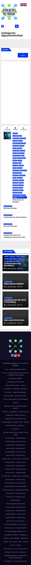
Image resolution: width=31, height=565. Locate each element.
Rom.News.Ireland (6, 476)
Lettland (15, 165)
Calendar (23, 385)
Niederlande (23, 170)
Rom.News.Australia (10, 441)
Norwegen (15, 175)
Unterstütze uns (22, 552)
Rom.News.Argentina (21, 438)
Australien (22, 138)
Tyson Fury (12, 545)
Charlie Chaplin (7, 388)
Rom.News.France (9, 469)
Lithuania (21, 165)
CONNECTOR (16, 388)
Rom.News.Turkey (20, 517)
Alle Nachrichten (17, 135)
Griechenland (16, 155)
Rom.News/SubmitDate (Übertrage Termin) (15, 531)
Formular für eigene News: (20, 395)
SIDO (10, 541)
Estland (23, 150)
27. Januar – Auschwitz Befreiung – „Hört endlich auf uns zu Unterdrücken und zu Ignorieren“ (15, 374)
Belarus (15, 140)
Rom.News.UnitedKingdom (11, 524)
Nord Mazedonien (17, 172)
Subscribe (25, 541)
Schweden (15, 182)
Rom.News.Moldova (9, 486)
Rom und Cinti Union (10, 226)
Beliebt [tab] (15, 129)
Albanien (15, 133)
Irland (14, 158)
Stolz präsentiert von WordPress (10, 363)
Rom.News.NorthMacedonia (21, 490)
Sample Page (24, 538)
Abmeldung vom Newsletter (15, 378)
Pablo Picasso (21, 425)
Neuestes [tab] (7, 129)
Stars (20, 541)
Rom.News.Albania (9, 438)
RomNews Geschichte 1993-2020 (12, 538)
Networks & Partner (18, 422)
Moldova (20, 167)
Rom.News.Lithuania (10, 483)
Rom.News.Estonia (10, 465)
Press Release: (15, 429)
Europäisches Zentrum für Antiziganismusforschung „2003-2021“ (14, 237)
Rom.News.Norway (10, 493)
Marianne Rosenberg (20, 415)
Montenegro (16, 170)
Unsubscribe (15, 552)
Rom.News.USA (22, 524)
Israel (19, 158)
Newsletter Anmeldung (11, 425)
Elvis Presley (8, 392)
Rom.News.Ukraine (19, 521)
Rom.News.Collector (20, 455)
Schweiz (21, 182)
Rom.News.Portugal (20, 496)
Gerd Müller (5, 411)
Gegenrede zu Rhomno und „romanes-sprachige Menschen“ (15, 407)
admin (21, 268)
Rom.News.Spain (21, 514)
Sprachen (15, 541)
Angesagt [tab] (24, 129)
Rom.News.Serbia (10, 510)
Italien (23, 158)
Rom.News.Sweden (10, 517)
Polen (14, 177)
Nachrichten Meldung (7, 422)
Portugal (19, 177)
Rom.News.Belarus (10, 445)
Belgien (20, 140)
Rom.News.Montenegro (21, 486)
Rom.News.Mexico (21, 483)
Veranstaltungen (8, 561)
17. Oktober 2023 (11, 305)
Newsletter (26, 422)
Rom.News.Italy (25, 476)
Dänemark (19, 148)
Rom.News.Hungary (20, 472)
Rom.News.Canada (21, 451)
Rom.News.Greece (10, 472)
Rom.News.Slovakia (20, 510)
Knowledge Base (13, 411)
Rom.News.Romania (10, 507)
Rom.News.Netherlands (8, 490)
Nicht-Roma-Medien (10, 208)
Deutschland (16, 150)
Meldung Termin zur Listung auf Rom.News (15, 418)
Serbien (15, 185)
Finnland (15, 153)
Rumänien (15, 180)
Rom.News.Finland (20, 465)
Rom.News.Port (10, 496)
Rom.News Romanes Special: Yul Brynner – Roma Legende (15, 433)
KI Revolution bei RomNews (12, 264)
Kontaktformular (10, 415)
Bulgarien (21, 145)
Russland (21, 180)
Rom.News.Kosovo (10, 479)
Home (6, 369)
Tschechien (15, 190)
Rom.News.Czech (16, 458)
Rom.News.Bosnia (10, 448)
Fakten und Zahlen (8, 395)
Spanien (20, 187)
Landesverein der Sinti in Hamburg (15, 217)
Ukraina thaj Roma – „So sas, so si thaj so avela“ (15, 548)
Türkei (21, 190)
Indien (22, 155)
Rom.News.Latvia (21, 479)
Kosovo (20, 160)
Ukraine (15, 192)
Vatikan (23, 195)
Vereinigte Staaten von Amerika (18, 197)
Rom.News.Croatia (6, 458)
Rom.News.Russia (21, 507)
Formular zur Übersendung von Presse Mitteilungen (15, 399)
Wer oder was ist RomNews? (20, 561)
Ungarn (20, 192)
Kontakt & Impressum (23, 411)
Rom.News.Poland (20, 493)
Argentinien (16, 138)
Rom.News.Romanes (15, 500)
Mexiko (14, 167)
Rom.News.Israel (16, 476)
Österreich (22, 175)
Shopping (5, 541)
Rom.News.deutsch (21, 462)
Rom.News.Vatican (9, 528)
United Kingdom (16, 195)
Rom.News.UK (10, 521)
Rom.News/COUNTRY (20, 528)
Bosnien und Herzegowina (19, 143)
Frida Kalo (15, 402)
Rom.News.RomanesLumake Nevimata (15, 503)
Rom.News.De (25, 458)
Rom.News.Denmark (10, 462)
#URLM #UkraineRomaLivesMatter (17, 369)
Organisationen (8, 206)
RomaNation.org (23, 534)
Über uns (19, 545)
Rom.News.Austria (21, 441)
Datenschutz (24, 388)
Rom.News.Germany (21, 469)
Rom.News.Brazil (20, 448)
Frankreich (21, 153)
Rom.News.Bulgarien (10, 451)
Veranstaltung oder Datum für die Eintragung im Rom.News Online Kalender (15, 556)
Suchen (5, 50)
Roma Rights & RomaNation (11, 534)
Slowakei (15, 187)
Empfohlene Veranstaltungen (19, 392)
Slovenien (20, 185)
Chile (14, 148)
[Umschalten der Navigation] (17, 26)
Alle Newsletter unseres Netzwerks (15, 382)
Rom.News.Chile (10, 455)
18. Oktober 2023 (11, 268)
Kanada (15, 160)
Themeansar (16, 365)
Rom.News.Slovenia (11, 514)
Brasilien (15, 145)
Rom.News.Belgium (20, 445)
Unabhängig (7, 552)
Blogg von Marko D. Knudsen (13, 385)
